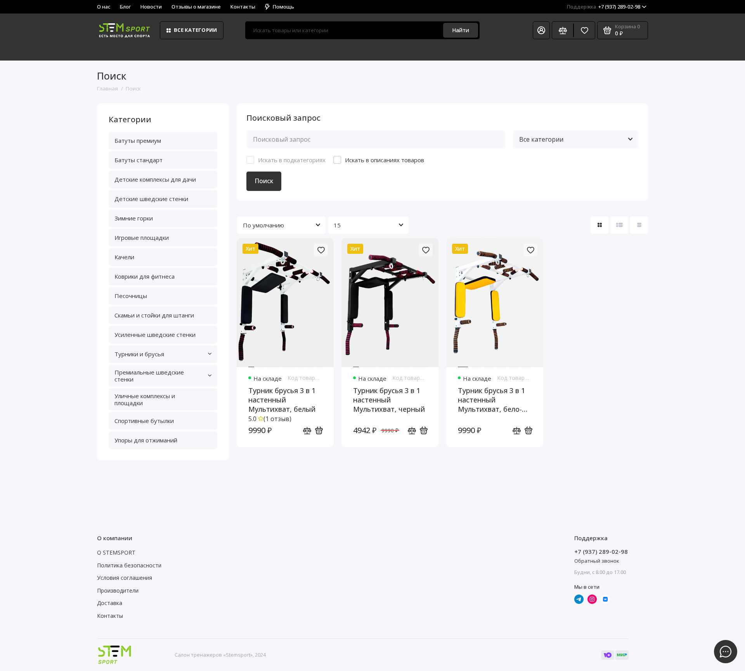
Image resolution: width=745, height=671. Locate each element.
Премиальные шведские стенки (149, 375)
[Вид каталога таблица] (639, 225)
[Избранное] (584, 30)
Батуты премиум (137, 140)
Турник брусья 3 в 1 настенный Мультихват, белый (281, 400)
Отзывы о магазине (196, 6)
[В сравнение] (307, 430)
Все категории (195, 29)
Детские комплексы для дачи (155, 179)
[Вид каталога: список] (619, 225)
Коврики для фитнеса (144, 276)
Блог (125, 6)
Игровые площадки (141, 237)
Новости (151, 6)
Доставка (109, 603)
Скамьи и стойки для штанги (154, 315)
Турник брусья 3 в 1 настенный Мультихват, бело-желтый (491, 400)
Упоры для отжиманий (145, 440)
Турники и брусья (139, 354)
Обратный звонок (596, 560)
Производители (118, 590)
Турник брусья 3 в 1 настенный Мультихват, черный (389, 400)
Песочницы (130, 296)
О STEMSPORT (116, 552)
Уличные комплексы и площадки (144, 399)
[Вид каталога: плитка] (599, 225)
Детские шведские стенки (151, 199)
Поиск (264, 181)
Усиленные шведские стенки (155, 334)
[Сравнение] (562, 30)
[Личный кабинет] (541, 30)
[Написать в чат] (725, 651)
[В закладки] (321, 250)
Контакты (242, 6)
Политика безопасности (129, 565)
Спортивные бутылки (144, 421)
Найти (460, 30)
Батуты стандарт (138, 160)
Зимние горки (133, 218)
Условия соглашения (124, 577)
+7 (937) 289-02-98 (603, 6)
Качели (124, 257)
